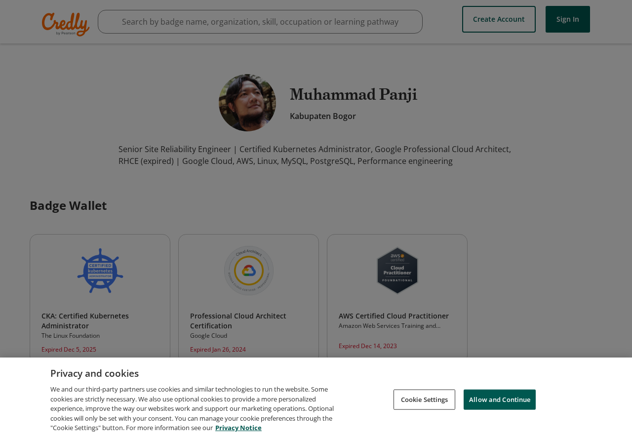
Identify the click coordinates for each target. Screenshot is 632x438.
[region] (316, 398)
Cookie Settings (424, 399)
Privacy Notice (238, 427)
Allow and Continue (499, 399)
